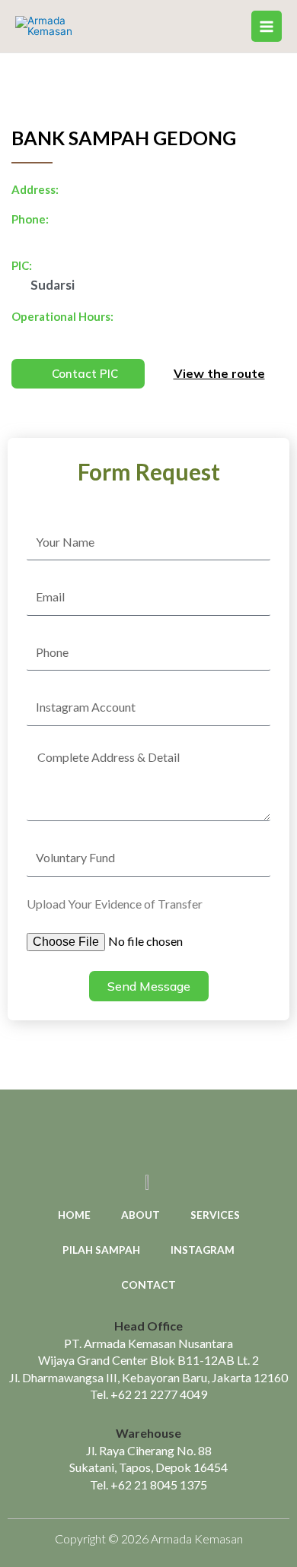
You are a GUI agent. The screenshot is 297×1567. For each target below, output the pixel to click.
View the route (219, 373)
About (140, 1214)
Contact (148, 1284)
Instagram (203, 1249)
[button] (78, 374)
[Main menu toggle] (267, 26)
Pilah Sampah (101, 1249)
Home (74, 1214)
